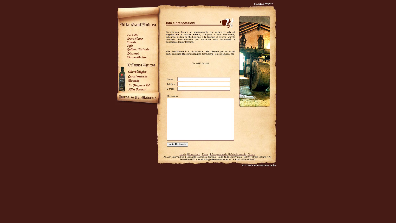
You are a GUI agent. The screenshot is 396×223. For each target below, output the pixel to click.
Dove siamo (194, 154)
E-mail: (170, 89)
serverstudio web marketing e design (259, 165)
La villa (183, 154)
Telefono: (171, 84)
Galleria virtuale (238, 154)
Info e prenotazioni (219, 154)
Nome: (170, 79)
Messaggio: (172, 96)
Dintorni (251, 154)
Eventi (205, 154)
